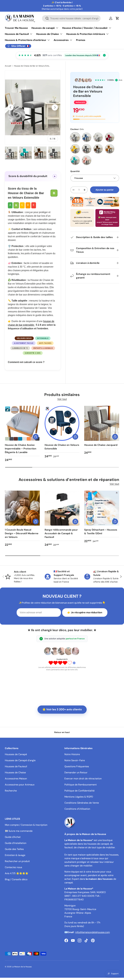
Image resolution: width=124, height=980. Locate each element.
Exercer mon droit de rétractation (83, 778)
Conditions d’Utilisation (77, 808)
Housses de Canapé (16, 754)
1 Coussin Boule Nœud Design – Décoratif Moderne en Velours (21, 533)
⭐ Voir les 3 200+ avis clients (62, 709)
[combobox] (71, 18)
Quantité (75, 171)
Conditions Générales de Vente (81, 802)
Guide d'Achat (13, 837)
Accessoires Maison (16, 778)
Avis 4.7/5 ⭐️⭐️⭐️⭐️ (16, 873)
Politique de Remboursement (80, 784)
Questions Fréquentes (76, 766)
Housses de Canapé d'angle (20, 760)
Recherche (11, 790)
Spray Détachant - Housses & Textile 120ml (100, 531)
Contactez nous (13, 867)
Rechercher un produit (17, 861)
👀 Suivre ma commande (19, 831)
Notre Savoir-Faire (74, 760)
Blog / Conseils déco (16, 879)
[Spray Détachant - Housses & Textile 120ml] (101, 508)
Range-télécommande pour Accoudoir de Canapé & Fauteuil (61, 533)
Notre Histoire (72, 754)
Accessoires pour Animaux (19, 784)
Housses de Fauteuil (16, 766)
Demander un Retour (75, 772)
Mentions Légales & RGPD (78, 796)
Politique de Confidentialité (79, 790)
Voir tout (62, 399)
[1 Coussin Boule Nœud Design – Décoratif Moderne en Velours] (22, 508)
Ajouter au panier (105, 189)
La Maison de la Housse (22, 966)
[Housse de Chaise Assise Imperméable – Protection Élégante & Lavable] (22, 423)
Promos (80, 40)
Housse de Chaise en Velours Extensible (62, 446)
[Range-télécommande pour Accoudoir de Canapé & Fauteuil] (62, 508)
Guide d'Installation (15, 843)
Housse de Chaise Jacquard (100, 445)
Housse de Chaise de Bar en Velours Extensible (32, 66)
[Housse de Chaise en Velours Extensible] (62, 423)
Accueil (8, 66)
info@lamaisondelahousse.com (92, 932)
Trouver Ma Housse (16, 28)
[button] (117, 18)
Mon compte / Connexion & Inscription (26, 824)
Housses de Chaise (15, 772)
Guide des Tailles (14, 849)
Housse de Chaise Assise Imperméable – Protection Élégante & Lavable (20, 448)
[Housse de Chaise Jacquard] (101, 423)
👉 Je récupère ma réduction (84, 612)
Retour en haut (62, 732)
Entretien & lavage (15, 855)
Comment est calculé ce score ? (26, 362)
